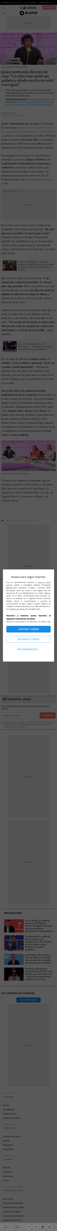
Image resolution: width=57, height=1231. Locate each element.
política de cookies (18, 609)
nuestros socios (44, 582)
